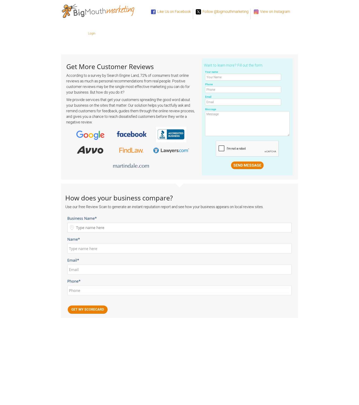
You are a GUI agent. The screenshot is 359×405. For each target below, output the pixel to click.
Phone (209, 84)
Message (210, 109)
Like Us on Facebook (173, 11)
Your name (211, 72)
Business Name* (82, 218)
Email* (73, 260)
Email (208, 96)
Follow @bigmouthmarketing (225, 11)
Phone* (74, 281)
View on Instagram (274, 11)
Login (91, 33)
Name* (73, 239)
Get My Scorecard (87, 309)
